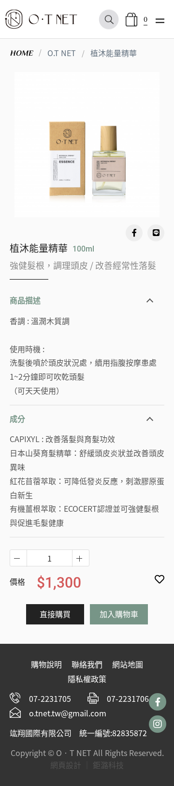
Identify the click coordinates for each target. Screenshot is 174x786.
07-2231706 (128, 698)
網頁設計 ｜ (70, 765)
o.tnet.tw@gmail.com (67, 713)
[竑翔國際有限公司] (41, 20)
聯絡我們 (87, 664)
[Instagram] (157, 724)
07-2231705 (50, 698)
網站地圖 (127, 664)
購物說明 (46, 664)
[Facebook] (134, 232)
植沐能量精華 (113, 53)
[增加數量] (18, 558)
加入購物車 (119, 614)
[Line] (155, 232)
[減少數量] (80, 558)
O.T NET (61, 53)
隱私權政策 (87, 678)
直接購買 (55, 614)
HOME (21, 53)
